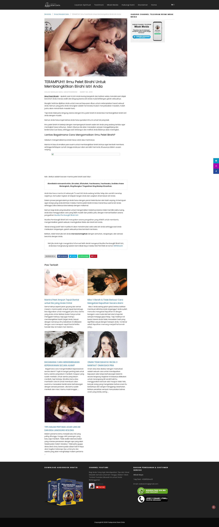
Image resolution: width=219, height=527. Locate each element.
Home (154, 5)
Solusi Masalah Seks (61, 14)
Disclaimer (143, 5)
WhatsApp (84, 256)
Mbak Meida (112, 5)
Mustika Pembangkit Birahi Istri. (66, 215)
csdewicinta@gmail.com (148, 484)
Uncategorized (70, 92)
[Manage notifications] (213, 507)
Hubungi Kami (128, 5)
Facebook (63, 256)
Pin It (94, 256)
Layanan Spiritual (83, 5)
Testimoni (99, 5)
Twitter (73, 256)
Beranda (47, 14)
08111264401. (118, 246)
